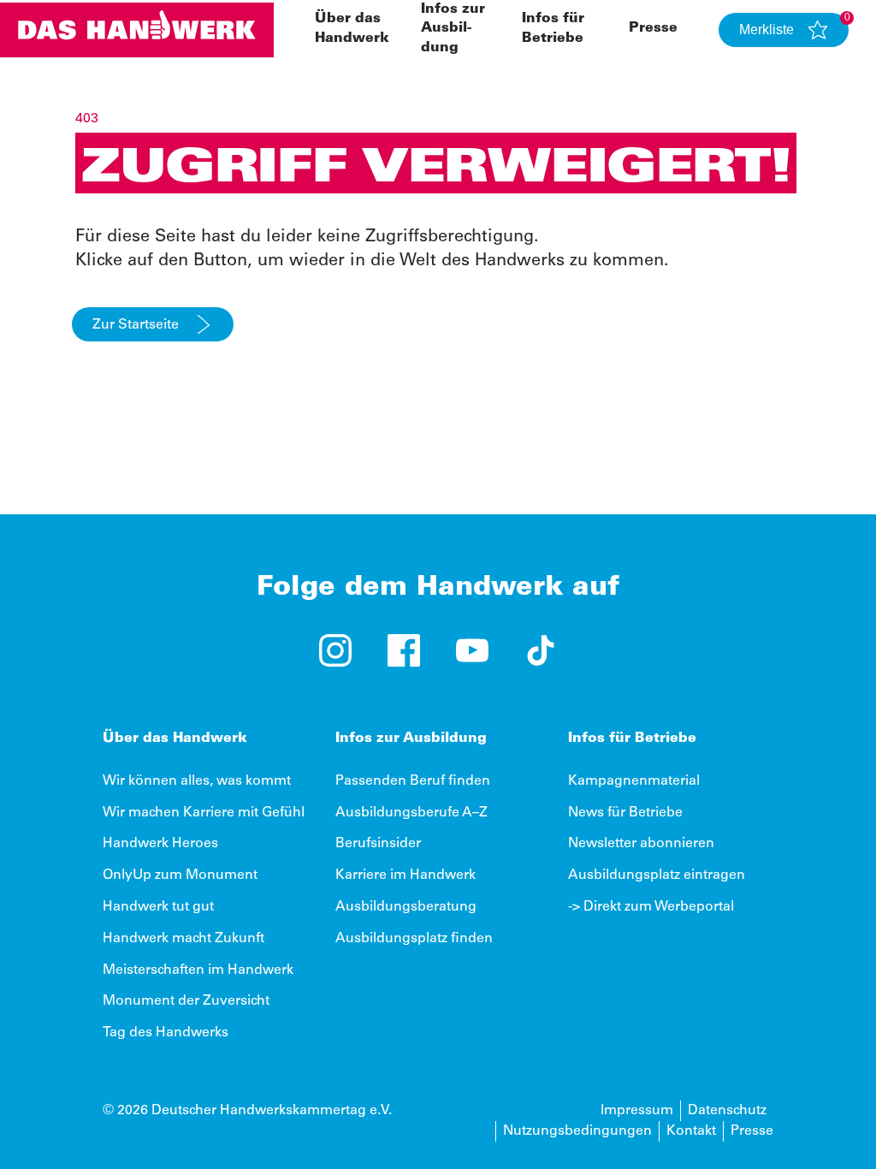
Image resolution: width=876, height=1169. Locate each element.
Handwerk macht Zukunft (183, 939)
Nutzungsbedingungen (577, 1131)
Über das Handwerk (175, 738)
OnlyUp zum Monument (180, 875)
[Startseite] (137, 30)
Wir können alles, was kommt (197, 781)
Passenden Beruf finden (412, 781)
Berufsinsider (378, 844)
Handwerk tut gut (158, 907)
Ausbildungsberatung (405, 907)
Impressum (637, 1111)
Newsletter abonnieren (641, 844)
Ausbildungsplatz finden (414, 939)
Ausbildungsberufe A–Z (411, 813)
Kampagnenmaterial (634, 781)
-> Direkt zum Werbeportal (651, 907)
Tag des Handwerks (165, 1033)
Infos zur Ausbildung (453, 29)
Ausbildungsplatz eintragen (656, 875)
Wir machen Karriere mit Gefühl (204, 813)
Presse (653, 28)
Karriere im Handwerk (405, 875)
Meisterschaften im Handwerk (198, 970)
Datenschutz (727, 1111)
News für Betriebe (625, 813)
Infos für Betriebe (632, 738)
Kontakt (691, 1131)
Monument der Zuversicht (186, 1001)
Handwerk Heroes (160, 844)
